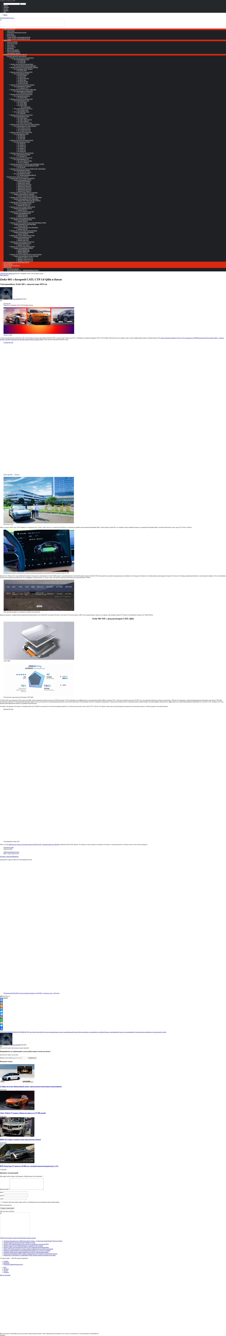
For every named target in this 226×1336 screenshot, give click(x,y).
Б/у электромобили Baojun (22, 170)
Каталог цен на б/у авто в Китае (16, 56)
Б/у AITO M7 (22, 62)
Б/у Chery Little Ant (23, 121)
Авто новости (9, 29)
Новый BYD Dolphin (24, 181)
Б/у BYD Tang (22, 80)
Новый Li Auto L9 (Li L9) (25, 261)
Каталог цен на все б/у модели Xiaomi (22, 153)
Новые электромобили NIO (22, 213)
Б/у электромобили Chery (21, 116)
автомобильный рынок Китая (73, 1032)
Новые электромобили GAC (22, 243)
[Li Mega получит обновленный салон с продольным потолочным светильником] (17, 1083)
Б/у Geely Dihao (22, 104)
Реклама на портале (13, 268)
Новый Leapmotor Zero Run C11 (27, 196)
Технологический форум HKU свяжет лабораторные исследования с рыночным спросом (30, 1253)
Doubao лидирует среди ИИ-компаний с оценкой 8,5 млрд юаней (23, 1245)
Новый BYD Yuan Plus (24, 189)
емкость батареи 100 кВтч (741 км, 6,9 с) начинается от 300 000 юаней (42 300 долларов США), (189, 338)
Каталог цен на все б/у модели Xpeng (22, 140)
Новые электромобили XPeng (23, 219)
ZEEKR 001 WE (24, 1032)
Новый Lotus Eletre (23, 238)
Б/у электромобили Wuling (22, 173)
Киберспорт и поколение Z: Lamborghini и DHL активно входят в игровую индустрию (30, 1255)
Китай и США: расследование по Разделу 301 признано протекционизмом (26, 1247)
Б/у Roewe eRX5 (23, 97)
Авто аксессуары (12, 43)
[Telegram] (113, 1014)
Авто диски (10, 45)
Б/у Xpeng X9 (22, 151)
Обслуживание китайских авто (16, 262)
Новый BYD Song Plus (24, 184)
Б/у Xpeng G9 (22, 150)
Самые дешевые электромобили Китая (18, 37)
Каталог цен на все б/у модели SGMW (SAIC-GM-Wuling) (28, 169)
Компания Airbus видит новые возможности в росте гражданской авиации (26, 1252)
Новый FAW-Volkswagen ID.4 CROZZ (29, 200)
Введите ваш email (5, 1058)
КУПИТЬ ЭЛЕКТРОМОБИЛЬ (9, 856)
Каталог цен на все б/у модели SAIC (22, 94)
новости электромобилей (127, 1032)
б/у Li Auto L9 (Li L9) (24, 131)
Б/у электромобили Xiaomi (22, 154)
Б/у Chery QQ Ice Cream (25, 123)
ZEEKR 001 (15, 1032)
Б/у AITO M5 (22, 61)
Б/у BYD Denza (22, 75)
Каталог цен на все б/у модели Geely (22, 99)
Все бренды (8, 264)
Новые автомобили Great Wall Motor (25, 224)
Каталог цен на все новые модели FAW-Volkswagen (26, 197)
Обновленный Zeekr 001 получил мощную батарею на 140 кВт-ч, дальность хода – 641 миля (31, 993)
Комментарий (4, 1189)
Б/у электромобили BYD (21, 73)
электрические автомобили (143, 1032)
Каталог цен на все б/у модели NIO (21, 132)
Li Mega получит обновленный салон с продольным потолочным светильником (31, 1086)
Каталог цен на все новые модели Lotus (23, 235)
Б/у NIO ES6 (21, 137)
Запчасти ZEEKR (12, 42)
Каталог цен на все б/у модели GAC (21, 157)
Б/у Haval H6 (21, 167)
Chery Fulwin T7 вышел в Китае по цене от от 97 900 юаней (23, 1113)
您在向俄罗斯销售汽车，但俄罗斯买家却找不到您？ (23, 270)
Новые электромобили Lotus (22, 237)
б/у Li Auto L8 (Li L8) (24, 129)
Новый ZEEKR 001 (23, 249)
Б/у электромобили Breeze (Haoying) (25, 66)
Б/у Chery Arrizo (22, 118)
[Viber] (113, 1017)
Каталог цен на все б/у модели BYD (21, 72)
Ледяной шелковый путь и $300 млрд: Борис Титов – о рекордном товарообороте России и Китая (33, 1241)
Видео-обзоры (11, 35)
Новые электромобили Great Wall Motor (26, 227)
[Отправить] (113, 1028)
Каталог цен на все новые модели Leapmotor (24, 192)
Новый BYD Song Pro (24, 186)
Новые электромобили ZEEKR (23, 248)
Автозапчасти (11, 46)
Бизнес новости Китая (29, 1238)
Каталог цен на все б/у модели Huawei (22, 58)
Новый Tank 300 (23, 226)
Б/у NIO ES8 (21, 138)
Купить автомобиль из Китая (15, 54)
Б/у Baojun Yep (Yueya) (24, 172)
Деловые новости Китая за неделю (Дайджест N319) (19, 1242)
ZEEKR (9, 1032)
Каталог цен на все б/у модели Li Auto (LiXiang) (25, 124)
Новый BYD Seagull (24, 183)
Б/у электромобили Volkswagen (23, 91)
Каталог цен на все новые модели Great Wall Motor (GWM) (28, 222)
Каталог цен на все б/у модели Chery (22, 115)
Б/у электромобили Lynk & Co (23, 108)
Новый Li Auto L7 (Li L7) (25, 257)
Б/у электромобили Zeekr (21, 111)
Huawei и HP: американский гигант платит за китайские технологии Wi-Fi (26, 1244)
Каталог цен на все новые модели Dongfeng (24, 230)
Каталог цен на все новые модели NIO (22, 211)
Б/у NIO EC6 (21, 135)
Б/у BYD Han (22, 77)
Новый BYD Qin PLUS (25, 188)
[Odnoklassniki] (113, 1005)
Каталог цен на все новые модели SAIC (23, 202)
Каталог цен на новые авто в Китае (17, 177)
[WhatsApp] (113, 1020)
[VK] (113, 1003)
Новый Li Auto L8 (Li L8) (25, 259)
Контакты (8, 267)
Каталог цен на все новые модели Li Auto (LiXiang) (26, 254)
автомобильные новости (56, 1032)
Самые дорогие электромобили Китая (18, 39)
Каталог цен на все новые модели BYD (22, 178)
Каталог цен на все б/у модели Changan (22, 85)
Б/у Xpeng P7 (22, 143)
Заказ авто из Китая (12, 265)
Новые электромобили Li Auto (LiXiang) (26, 256)
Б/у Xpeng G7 (22, 148)
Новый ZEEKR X (23, 253)
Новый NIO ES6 (23, 215)
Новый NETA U (22, 210)
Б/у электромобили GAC (21, 159)
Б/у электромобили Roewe (22, 96)
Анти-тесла (10, 34)
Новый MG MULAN (24, 205)
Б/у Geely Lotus (22, 105)
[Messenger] (113, 1025)
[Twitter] (113, 1011)
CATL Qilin (3, 1032)
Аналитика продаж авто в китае (16, 32)
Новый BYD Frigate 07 (24, 191)
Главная (2, 273)
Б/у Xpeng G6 (22, 146)
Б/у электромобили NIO (21, 134)
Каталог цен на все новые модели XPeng (23, 218)
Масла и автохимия (13, 50)
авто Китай (33, 1032)
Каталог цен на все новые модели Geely (23, 246)
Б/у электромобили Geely (21, 100)
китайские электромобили (90, 1032)
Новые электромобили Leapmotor (24, 194)
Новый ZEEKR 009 (23, 251)
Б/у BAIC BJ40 (22, 70)
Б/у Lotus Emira (25, 107)
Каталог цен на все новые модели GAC (22, 242)
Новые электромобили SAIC (22, 203)
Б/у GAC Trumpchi (23, 162)
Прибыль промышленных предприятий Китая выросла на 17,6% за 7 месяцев (27, 1250)
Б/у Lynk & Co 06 (23, 110)
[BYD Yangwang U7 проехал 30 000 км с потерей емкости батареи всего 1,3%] (17, 1162)
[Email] (113, 1022)
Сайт (1, 1199)
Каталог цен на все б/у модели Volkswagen (23, 89)
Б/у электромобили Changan (22, 86)
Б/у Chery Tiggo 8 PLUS (25, 119)
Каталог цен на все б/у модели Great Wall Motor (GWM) (27, 164)
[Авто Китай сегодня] (7, 18)
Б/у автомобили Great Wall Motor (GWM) (26, 165)
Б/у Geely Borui (22, 102)
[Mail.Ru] (113, 1008)
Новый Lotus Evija (23, 240)
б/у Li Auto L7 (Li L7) (24, 127)
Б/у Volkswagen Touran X (25, 92)
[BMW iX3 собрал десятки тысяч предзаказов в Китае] (17, 1136)
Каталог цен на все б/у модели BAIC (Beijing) (24, 67)
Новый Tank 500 (23, 229)
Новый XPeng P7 (23, 221)
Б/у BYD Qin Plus (23, 81)
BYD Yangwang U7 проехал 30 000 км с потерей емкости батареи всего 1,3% (29, 1166)
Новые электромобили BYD (22, 180)
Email (2, 1195)
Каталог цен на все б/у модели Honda (22, 64)
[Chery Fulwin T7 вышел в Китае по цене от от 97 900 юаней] (17, 1109)
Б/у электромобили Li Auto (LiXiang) (25, 126)
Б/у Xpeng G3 (22, 145)
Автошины (10, 48)
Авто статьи (10, 31)
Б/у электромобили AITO (21, 59)
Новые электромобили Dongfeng (24, 232)
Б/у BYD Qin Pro (23, 83)
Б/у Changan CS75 (23, 88)
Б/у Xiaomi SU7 (22, 156)
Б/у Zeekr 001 (22, 113)
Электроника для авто (13, 53)
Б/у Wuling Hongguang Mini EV (27, 175)
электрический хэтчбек (159, 1032)
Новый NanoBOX (23, 234)
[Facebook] (113, 1000)
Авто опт (7, 40)
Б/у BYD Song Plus (23, 78)
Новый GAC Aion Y (24, 245)
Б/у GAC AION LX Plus (25, 161)
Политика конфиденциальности (13, 1264)
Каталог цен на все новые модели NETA (23, 207)
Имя (2, 1192)
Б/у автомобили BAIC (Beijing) (23, 69)
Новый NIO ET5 (23, 216)
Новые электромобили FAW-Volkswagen (26, 199)
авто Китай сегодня (43, 1032)
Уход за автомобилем (13, 51)
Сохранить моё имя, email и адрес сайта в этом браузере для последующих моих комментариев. (31, 1202)
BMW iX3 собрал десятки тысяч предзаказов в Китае (20, 1139)
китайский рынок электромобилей (109, 1032)
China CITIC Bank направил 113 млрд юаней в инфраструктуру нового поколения (28, 1249)
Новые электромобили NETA (23, 208)
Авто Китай (16, 299)
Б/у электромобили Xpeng (22, 142)
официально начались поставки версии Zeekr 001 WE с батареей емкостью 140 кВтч (34, 844)
